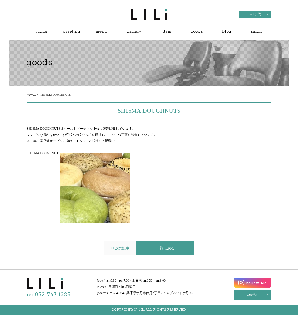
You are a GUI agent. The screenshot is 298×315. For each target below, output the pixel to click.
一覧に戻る (165, 248)
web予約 (255, 14)
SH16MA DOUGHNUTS (43, 153)
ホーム (31, 94)
